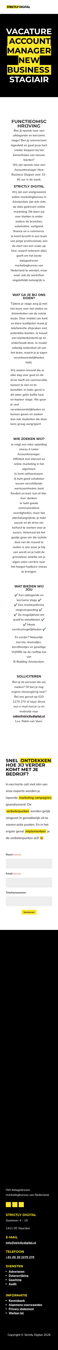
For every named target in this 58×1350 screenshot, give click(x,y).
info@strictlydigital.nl (21, 1243)
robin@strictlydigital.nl (29, 716)
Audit (12, 1284)
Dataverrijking (18, 1276)
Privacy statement (21, 1309)
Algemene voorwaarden (25, 1305)
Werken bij (16, 1313)
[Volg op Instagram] (21, 1204)
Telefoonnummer (16, 892)
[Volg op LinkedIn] (8, 1204)
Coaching (15, 1280)
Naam (13, 854)
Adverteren (16, 1271)
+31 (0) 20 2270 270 (20, 1257)
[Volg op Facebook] (14, 1204)
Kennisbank (17, 1300)
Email (13, 873)
